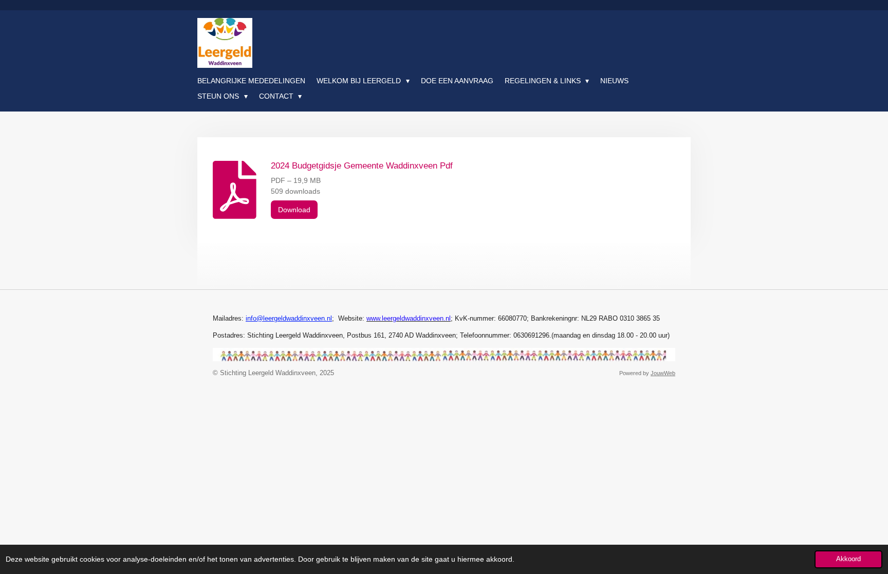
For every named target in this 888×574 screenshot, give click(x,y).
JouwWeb (663, 373)
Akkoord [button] (848, 559)
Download (294, 210)
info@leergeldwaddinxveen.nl (289, 318)
